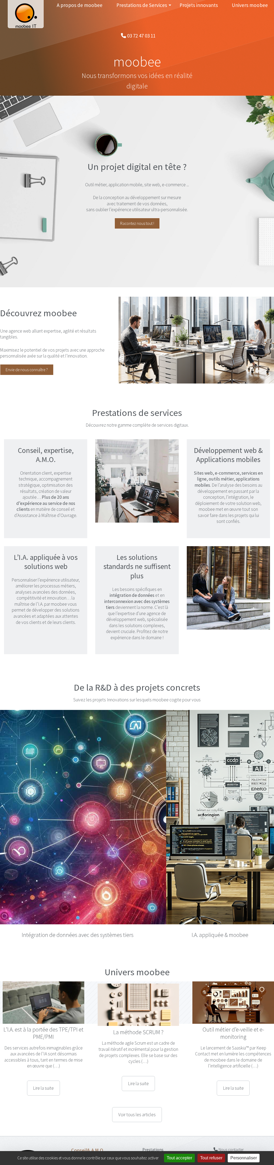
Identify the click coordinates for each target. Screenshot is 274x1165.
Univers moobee (250, 5)
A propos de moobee (79, 5)
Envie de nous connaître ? (27, 369)
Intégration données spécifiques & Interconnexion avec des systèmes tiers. (171, 1076)
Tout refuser (211, 1158)
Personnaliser (243, 1158)
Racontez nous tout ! (137, 223)
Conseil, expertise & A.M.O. (166, 1056)
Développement (158, 1049)
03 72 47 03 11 (140, 35)
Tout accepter (179, 1158)
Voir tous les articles (137, 1007)
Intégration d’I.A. (158, 1063)
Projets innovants (199, 5)
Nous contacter (231, 1042)
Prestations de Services (141, 5)
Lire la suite (43, 981)
